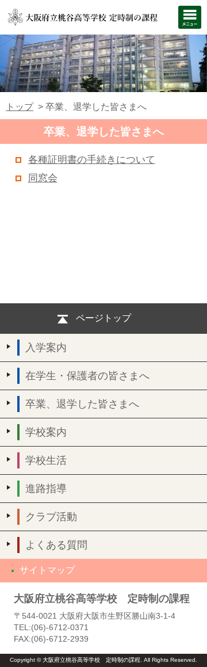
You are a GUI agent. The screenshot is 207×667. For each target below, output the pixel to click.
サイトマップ (47, 570)
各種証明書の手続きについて (91, 159)
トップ (19, 107)
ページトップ (103, 318)
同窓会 (42, 178)
